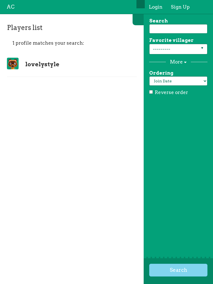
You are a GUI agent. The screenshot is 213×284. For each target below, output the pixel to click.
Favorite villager (171, 40)
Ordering (161, 73)
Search (158, 21)
